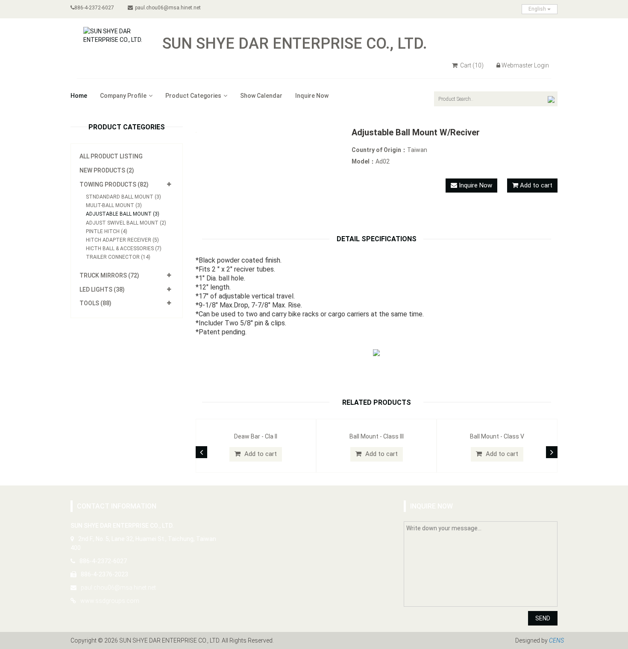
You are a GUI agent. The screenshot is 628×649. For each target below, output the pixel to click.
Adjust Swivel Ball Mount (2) (126, 223)
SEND (542, 618)
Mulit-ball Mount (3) (114, 205)
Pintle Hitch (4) (106, 231)
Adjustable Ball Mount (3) (122, 214)
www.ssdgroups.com (109, 600)
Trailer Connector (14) (118, 257)
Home (78, 95)
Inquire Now (312, 95)
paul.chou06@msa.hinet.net (168, 8)
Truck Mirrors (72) (109, 275)
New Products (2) (106, 170)
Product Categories (193, 95)
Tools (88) (95, 303)
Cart (471, 65)
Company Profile (123, 95)
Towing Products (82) (114, 184)
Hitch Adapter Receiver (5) (122, 240)
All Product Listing (111, 156)
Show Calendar (261, 95)
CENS (556, 640)
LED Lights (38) (102, 289)
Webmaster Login (525, 65)
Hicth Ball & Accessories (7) (123, 248)
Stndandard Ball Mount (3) (123, 197)
